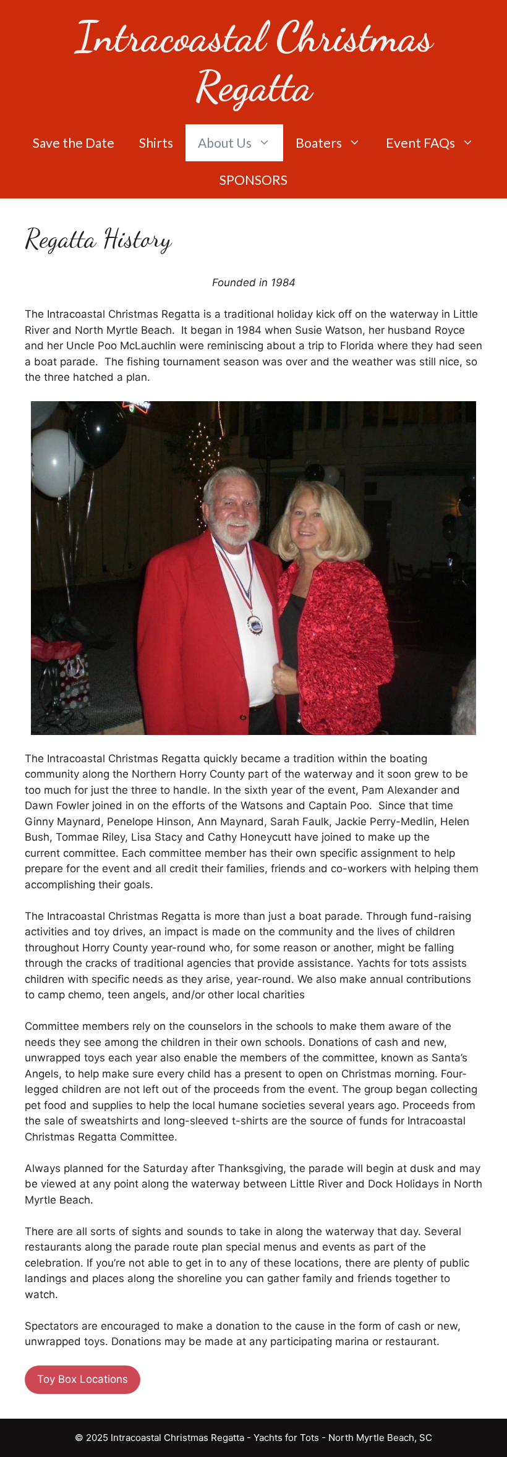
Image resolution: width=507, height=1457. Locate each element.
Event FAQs (420, 142)
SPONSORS (253, 179)
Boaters (319, 142)
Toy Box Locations (82, 1379)
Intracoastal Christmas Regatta (254, 61)
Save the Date (73, 142)
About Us (225, 142)
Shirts (156, 142)
